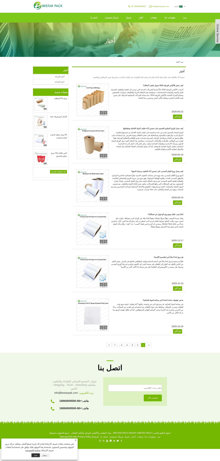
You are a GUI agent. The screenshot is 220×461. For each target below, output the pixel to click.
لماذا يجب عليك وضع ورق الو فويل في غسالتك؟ (165, 214)
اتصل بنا (94, 18)
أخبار (141, 18)
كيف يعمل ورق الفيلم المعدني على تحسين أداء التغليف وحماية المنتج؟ (157, 171)
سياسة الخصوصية (32, 450)
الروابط (95, 437)
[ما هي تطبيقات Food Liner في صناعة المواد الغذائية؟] (93, 315)
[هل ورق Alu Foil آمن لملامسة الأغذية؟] (93, 272)
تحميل (128, 18)
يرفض (44, 455)
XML (75, 437)
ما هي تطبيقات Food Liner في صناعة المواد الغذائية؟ (163, 300)
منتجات (154, 18)
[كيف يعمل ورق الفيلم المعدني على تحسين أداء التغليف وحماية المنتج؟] (93, 186)
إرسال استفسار (111, 18)
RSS (70, 437)
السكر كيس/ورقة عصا (58, 117)
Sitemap (63, 437)
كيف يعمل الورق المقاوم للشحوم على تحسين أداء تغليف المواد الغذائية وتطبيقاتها (153, 128)
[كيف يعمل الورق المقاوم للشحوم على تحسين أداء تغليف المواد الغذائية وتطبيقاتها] (93, 143)
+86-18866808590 (138, 6)
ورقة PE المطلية (60, 98)
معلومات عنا (170, 18)
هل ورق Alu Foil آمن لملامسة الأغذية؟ (168, 257)
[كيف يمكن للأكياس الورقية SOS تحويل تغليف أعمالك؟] (93, 100)
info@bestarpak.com (160, 6)
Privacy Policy (84, 437)
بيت (184, 18)
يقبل (35, 455)
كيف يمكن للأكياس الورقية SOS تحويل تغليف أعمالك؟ (163, 85)
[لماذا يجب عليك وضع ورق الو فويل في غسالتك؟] (93, 229)
